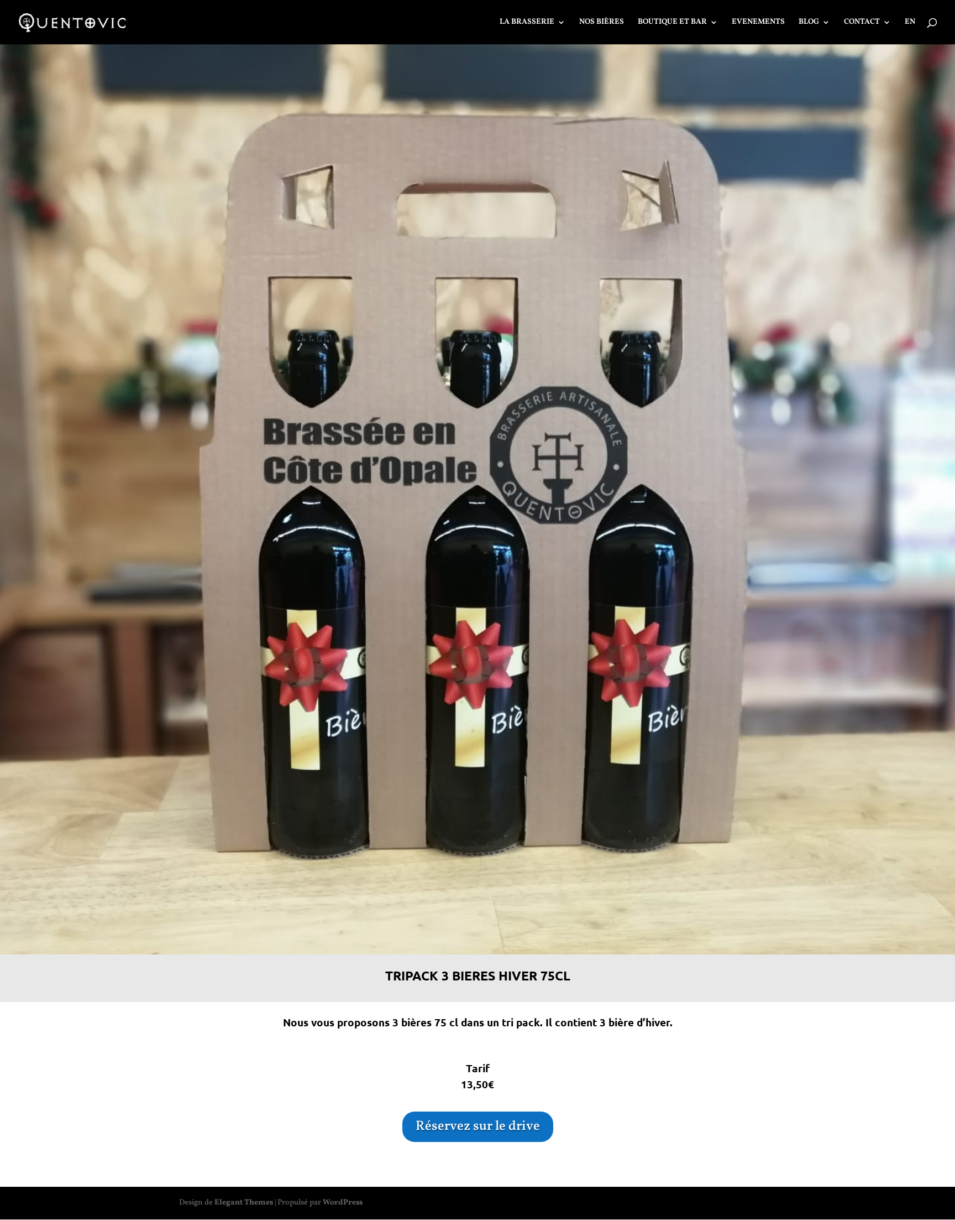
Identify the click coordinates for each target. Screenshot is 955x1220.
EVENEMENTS (758, 22)
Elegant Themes (243, 1202)
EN (910, 22)
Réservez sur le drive (478, 1126)
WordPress (343, 1202)
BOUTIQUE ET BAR (672, 22)
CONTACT (862, 22)
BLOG (809, 22)
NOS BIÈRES (601, 22)
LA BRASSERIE (527, 22)
